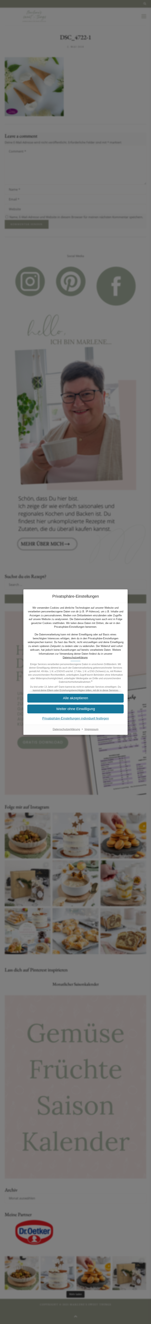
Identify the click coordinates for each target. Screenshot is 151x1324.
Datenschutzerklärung (75, 657)
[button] (75, 698)
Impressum (92, 729)
